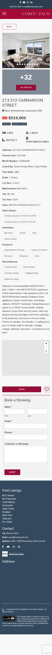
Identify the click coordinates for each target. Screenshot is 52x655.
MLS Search (8, 495)
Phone (9, 432)
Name (8, 407)
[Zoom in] (46, 343)
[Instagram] (28, 2)
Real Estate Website (36, 609)
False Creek (8, 509)
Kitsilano (6, 512)
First (6, 416)
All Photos (26, 87)
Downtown (7, 505)
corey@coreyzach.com (32, 7)
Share (22, 389)
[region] (26, 357)
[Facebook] (20, 2)
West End (7, 515)
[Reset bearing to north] (46, 351)
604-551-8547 (12, 533)
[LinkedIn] (31, 2)
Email (8, 421)
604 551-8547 (16, 7)
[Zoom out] (46, 347)
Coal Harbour (8, 502)
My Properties (9, 499)
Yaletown (6, 518)
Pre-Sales (7, 522)
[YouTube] (24, 2)
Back (9, 27)
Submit (12, 472)
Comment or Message (16, 444)
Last (29, 416)
